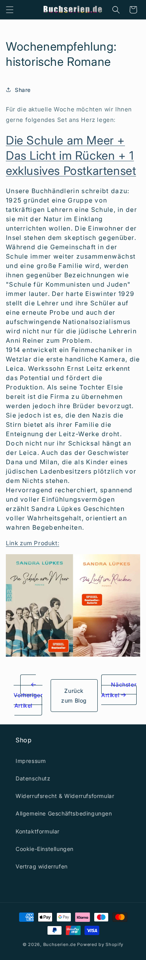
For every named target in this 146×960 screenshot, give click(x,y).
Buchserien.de (59, 944)
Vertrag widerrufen (42, 866)
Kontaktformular (38, 831)
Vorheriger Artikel (28, 700)
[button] (9, 9)
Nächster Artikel (118, 689)
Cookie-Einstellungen (45, 849)
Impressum (31, 760)
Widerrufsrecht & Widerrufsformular (65, 796)
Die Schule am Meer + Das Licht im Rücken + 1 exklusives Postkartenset (71, 155)
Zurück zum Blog (74, 695)
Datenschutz (33, 778)
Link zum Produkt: (32, 543)
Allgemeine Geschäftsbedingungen (64, 813)
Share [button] (23, 89)
